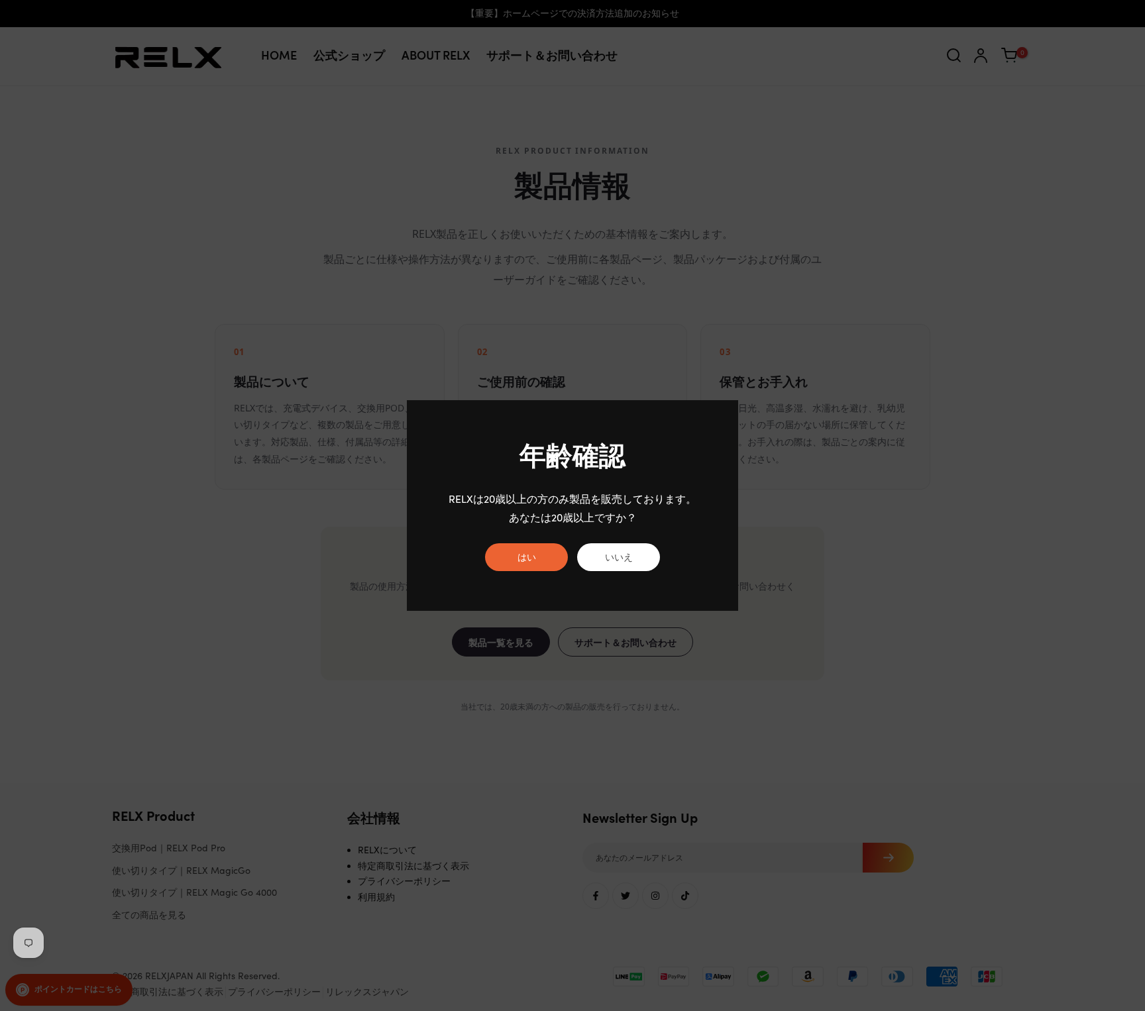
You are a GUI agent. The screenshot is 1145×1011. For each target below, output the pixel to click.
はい (527, 557)
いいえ (619, 557)
